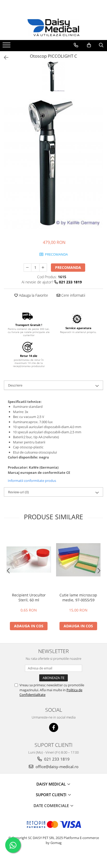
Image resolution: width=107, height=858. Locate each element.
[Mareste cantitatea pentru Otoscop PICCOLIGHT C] (43, 267)
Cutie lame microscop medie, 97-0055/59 (78, 597)
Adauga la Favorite (33, 295)
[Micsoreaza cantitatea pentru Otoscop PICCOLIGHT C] (27, 267)
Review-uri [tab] (18, 492)
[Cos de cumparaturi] (89, 45)
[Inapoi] (4, 57)
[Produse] (7, 46)
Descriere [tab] (15, 385)
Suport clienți (52, 794)
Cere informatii (72, 295)
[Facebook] (53, 727)
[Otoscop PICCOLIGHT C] (53, 164)
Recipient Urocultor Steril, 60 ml (29, 597)
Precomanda (68, 267)
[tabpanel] (53, 164)
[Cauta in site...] (101, 45)
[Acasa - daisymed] (53, 27)
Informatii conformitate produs (32, 480)
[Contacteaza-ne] (76, 45)
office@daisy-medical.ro (56, 766)
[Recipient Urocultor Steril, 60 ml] (28, 560)
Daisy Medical (51, 784)
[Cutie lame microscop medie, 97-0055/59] (78, 559)
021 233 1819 (56, 759)
